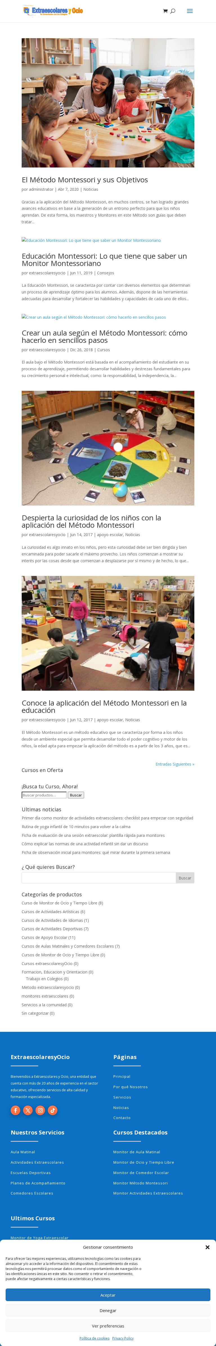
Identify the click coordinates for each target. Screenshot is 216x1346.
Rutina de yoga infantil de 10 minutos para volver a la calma (76, 826)
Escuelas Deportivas (31, 1172)
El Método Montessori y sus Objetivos (85, 179)
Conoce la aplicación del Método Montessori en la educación (104, 706)
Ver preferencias (108, 1326)
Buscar (76, 795)
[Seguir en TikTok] (52, 1110)
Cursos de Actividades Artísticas (50, 911)
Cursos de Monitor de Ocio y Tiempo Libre (60, 954)
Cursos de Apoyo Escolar (44, 937)
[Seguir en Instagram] (40, 1110)
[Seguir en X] (28, 1110)
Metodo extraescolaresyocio (48, 987)
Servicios (122, 1097)
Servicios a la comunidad (44, 1004)
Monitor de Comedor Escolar (141, 1172)
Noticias (90, 189)
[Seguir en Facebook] (15, 1110)
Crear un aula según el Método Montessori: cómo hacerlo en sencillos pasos (104, 336)
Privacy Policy (123, 1338)
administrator (41, 189)
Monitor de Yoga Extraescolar (40, 1237)
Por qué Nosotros (130, 1086)
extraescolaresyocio (47, 272)
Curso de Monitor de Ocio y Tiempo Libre (59, 903)
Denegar (108, 1310)
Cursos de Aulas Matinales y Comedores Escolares (68, 946)
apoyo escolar (110, 534)
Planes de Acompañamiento (38, 1183)
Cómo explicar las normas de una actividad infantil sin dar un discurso (85, 843)
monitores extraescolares (45, 996)
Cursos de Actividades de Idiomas (52, 920)
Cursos (103, 349)
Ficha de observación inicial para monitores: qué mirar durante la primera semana (96, 852)
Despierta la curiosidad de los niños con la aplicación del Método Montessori (91, 521)
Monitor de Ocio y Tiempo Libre (143, 1162)
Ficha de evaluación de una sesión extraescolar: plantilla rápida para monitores (93, 835)
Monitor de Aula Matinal (136, 1151)
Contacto (122, 1117)
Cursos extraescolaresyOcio (47, 963)
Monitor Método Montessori (140, 1183)
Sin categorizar (35, 1013)
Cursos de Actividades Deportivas (52, 928)
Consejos (105, 272)
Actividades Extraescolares (37, 1162)
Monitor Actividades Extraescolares (148, 1193)
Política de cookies (94, 1338)
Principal (121, 1076)
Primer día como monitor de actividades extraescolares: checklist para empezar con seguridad (107, 818)
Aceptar (108, 1295)
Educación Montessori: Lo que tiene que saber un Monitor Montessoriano (104, 259)
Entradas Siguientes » (175, 764)
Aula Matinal (23, 1151)
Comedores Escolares (32, 1193)
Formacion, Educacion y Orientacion (54, 972)
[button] (207, 1247)
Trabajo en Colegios (44, 978)
